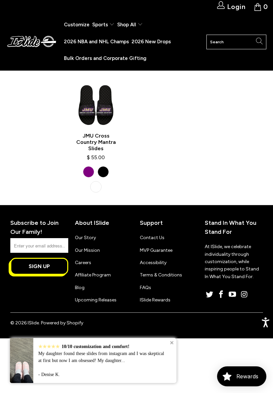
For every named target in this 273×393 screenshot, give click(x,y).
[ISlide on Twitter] (210, 294)
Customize (77, 25)
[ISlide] (32, 42)
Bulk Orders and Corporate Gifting (105, 58)
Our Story (85, 237)
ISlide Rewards (155, 300)
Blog (80, 287)
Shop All (126, 25)
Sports (100, 25)
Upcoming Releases (96, 300)
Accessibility (153, 262)
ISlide (33, 323)
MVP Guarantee (156, 250)
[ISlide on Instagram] (244, 294)
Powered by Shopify (62, 323)
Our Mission (87, 250)
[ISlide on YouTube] (233, 294)
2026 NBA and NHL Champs (96, 42)
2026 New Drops (151, 42)
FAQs (145, 287)
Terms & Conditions (161, 275)
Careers (83, 262)
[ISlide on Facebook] (221, 294)
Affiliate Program (93, 275)
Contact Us (152, 237)
